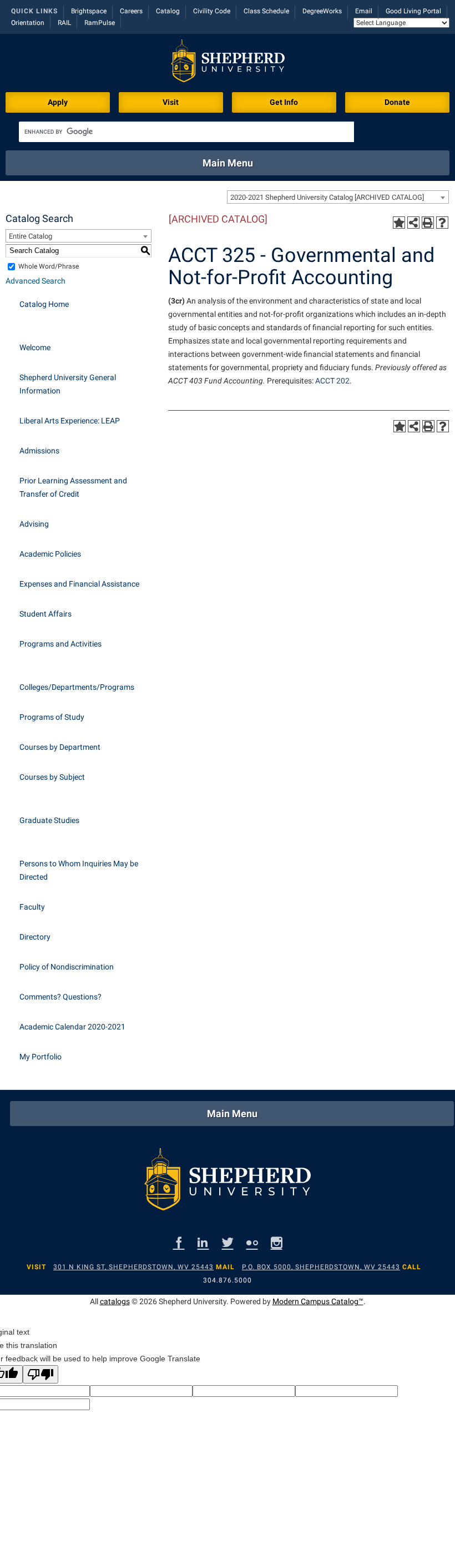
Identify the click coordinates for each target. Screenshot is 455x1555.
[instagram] (276, 1242)
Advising (34, 523)
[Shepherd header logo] (228, 63)
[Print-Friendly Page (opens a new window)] (428, 222)
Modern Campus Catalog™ (317, 1301)
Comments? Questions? (60, 996)
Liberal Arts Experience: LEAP (69, 420)
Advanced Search (35, 280)
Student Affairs (45, 613)
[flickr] (252, 1242)
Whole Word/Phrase (48, 266)
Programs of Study (51, 717)
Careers (131, 11)
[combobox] (338, 197)
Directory (34, 936)
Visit (171, 102)
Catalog (168, 11)
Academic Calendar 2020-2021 (72, 1026)
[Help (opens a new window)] (442, 222)
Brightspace (89, 11)
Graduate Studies (49, 820)
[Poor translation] (40, 1374)
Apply (58, 102)
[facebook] (179, 1242)
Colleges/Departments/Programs (76, 687)
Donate (397, 102)
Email (363, 11)
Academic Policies (50, 553)
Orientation (27, 23)
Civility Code (211, 11)
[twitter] (228, 1242)
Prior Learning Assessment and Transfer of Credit (73, 487)
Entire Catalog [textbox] (30, 236)
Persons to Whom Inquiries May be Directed (78, 870)
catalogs (115, 1301)
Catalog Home (44, 304)
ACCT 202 (332, 380)
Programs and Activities (60, 643)
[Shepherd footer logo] (227, 1182)
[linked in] (203, 1242)
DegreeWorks (322, 11)
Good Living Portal (413, 11)
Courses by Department (59, 747)
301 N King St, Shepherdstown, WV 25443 (133, 1267)
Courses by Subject (52, 777)
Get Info (284, 102)
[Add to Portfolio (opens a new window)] (399, 222)
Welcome (34, 347)
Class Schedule (266, 11)
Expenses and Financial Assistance (79, 583)
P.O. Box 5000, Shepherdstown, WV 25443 (321, 1267)
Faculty (32, 906)
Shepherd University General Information (67, 384)
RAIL (64, 23)
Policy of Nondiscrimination (66, 966)
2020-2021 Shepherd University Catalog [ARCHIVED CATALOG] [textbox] (327, 197)
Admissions (39, 450)
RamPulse (99, 23)
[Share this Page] (413, 222)
